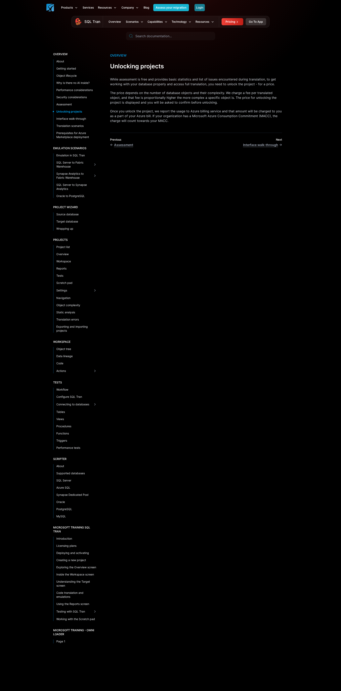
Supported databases (70, 473)
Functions (62, 433)
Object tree (63, 349)
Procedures (63, 426)
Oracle (60, 502)
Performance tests (68, 447)
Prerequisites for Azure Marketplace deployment (72, 135)
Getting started (66, 68)
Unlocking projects (69, 111)
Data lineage (64, 356)
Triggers (61, 440)
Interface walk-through (71, 118)
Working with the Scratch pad (75, 619)
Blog (146, 7)
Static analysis (65, 312)
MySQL (61, 516)
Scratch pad (64, 282)
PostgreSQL (64, 509)
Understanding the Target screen (73, 583)
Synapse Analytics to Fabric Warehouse (70, 175)
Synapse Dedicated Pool (72, 494)
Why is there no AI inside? (73, 82)
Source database (67, 214)
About (60, 61)
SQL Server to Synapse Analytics (71, 186)
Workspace (63, 261)
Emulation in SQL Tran (70, 155)
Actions (61, 370)
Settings (61, 290)
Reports (61, 268)
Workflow (62, 389)
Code (59, 363)
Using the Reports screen (72, 604)
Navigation (63, 298)
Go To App (256, 21)
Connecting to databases (72, 404)
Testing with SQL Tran (70, 611)
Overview (114, 21)
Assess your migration (171, 7)
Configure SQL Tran (69, 396)
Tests (59, 275)
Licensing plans (66, 545)
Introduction (64, 538)
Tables (60, 412)
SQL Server (63, 480)
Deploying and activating (72, 553)
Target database (67, 221)
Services (88, 7)
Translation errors (67, 319)
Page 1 (60, 641)
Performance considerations (74, 90)
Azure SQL (63, 487)
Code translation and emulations (69, 594)
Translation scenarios (70, 125)
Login (199, 7)
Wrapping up (64, 228)
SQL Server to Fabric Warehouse (70, 164)
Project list (63, 247)
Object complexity (68, 305)
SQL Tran (92, 22)
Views (60, 419)
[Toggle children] (95, 164)
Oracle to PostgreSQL (70, 196)
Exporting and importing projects (72, 328)
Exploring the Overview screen (76, 567)
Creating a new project (71, 560)
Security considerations (71, 97)
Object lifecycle (66, 75)
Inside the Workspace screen (75, 574)
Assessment (64, 104)
